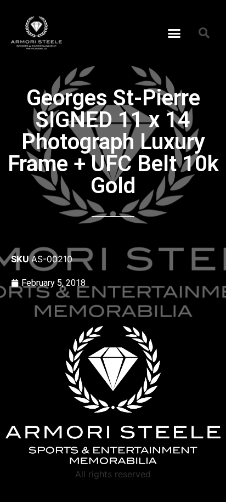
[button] (174, 32)
